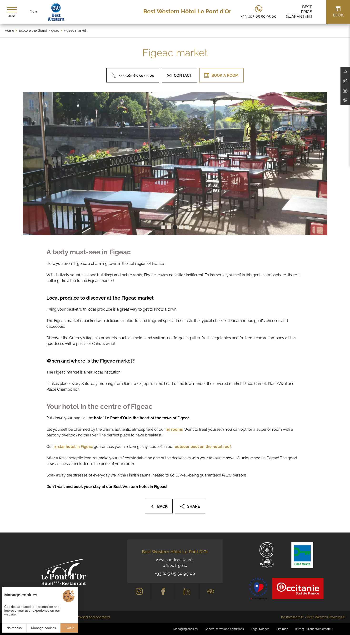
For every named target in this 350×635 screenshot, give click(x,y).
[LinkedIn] (187, 591)
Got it (69, 628)
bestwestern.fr (292, 617)
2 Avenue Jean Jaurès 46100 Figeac (175, 563)
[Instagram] (139, 591)
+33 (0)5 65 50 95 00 (175, 573)
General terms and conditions (224, 629)
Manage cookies (43, 628)
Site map (282, 629)
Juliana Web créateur (319, 629)
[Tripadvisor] (211, 591)
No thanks (14, 628)
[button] (163, 227)
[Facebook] (163, 591)
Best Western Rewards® (326, 617)
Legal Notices (260, 629)
